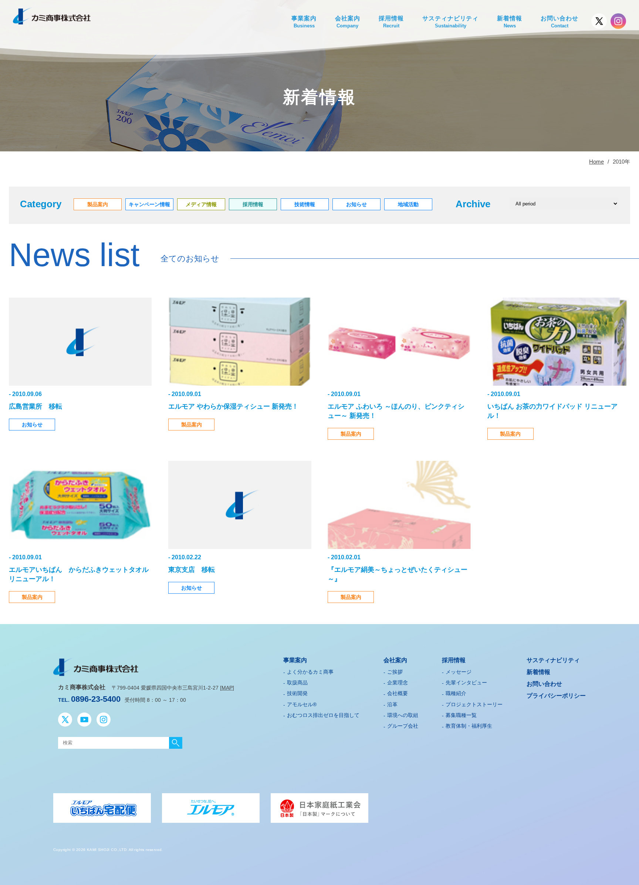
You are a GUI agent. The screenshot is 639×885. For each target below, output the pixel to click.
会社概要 (397, 693)
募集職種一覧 (461, 715)
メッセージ (458, 672)
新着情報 (509, 22)
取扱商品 (297, 682)
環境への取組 (402, 715)
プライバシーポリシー (556, 696)
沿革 (392, 704)
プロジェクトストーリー (474, 704)
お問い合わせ (559, 22)
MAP (227, 688)
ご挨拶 (395, 672)
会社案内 (347, 22)
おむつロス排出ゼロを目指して (323, 715)
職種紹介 (456, 693)
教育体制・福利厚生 (469, 726)
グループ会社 (402, 726)
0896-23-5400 (96, 699)
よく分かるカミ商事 (310, 672)
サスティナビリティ (450, 22)
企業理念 (397, 682)
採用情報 (391, 22)
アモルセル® (302, 704)
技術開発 (297, 693)
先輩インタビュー (466, 682)
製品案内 (191, 425)
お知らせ (32, 425)
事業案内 (304, 22)
